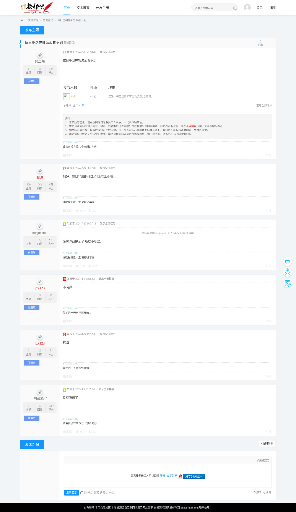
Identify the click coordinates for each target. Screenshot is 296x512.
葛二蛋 (40, 61)
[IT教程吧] (36, 7)
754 (51, 68)
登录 (260, 7)
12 (40, 295)
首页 (66, 7)
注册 (273, 7)
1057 (51, 405)
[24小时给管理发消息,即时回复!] (287, 261)
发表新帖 (32, 444)
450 (29, 184)
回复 (69, 155)
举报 (268, 155)
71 (51, 295)
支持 (82, 210)
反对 (95, 210)
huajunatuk (39, 233)
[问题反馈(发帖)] (287, 283)
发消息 (32, 81)
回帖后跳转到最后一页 (99, 492)
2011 (51, 240)
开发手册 (102, 7)
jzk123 (40, 288)
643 (40, 184)
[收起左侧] (20, 43)
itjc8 (73, 96)
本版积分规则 (262, 492)
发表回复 (71, 492)
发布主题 (32, 30)
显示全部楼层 (107, 52)
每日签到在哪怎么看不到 (71, 20)
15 (40, 68)
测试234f (40, 398)
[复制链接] (69, 42)
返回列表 (268, 443)
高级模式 (263, 460)
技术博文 (82, 7)
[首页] (22, 20)
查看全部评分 (264, 105)
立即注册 (172, 475)
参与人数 (70, 87)
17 (40, 405)
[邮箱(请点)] (287, 272)
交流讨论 (33, 20)
